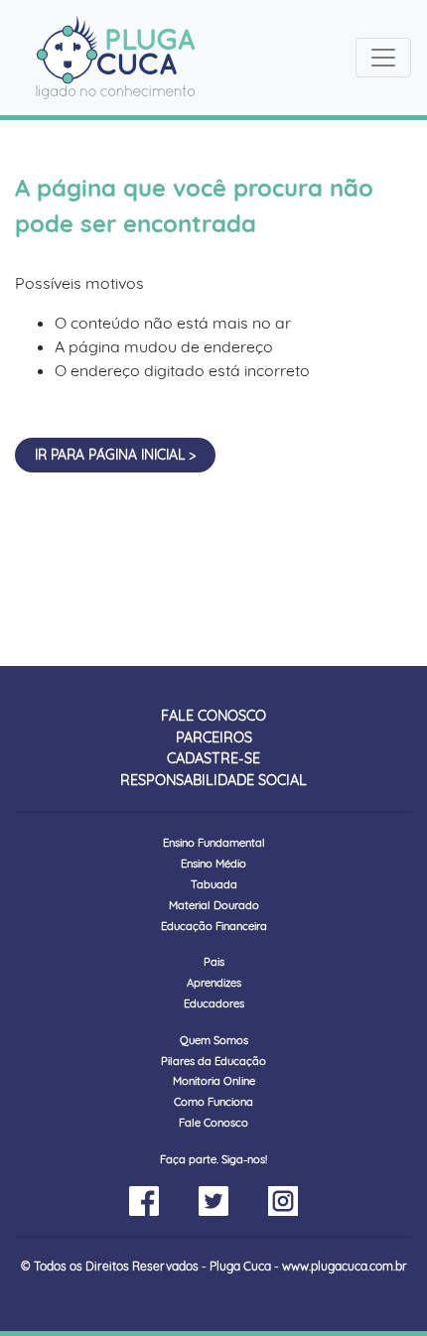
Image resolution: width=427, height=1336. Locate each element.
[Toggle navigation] (383, 57)
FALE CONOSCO (213, 716)
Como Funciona (213, 1102)
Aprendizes (214, 983)
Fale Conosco (213, 1123)
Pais (214, 962)
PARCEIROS (214, 737)
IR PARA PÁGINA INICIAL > (115, 454)
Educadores (214, 1003)
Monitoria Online (214, 1081)
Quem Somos (214, 1040)
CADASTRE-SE (213, 758)
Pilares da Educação (213, 1061)
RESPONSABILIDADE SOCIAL (213, 780)
